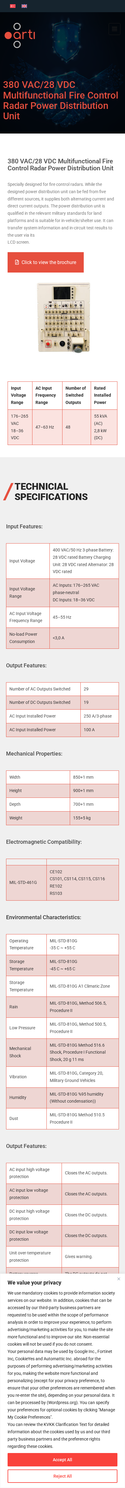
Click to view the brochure (49, 262)
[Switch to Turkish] (13, 6)
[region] (62, 1381)
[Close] (118, 1278)
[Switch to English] (24, 6)
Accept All (62, 1459)
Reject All (62, 1476)
